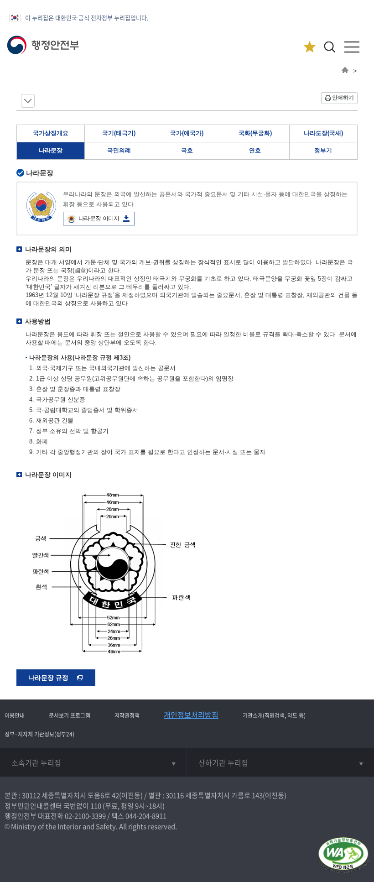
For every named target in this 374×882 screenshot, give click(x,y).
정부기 (323, 150)
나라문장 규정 (49, 677)
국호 (187, 150)
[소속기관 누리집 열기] (93, 762)
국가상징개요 (50, 133)
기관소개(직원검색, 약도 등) (274, 715)
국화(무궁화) (255, 133)
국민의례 (119, 150)
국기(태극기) (118, 133)
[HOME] (345, 70)
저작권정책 (127, 715)
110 (96, 806)
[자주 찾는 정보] (309, 47)
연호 (255, 150)
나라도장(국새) (323, 133)
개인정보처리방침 (191, 714)
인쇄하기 (343, 97)
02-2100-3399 (85, 816)
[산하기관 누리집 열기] (280, 762)
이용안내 (15, 715)
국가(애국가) (186, 133)
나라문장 (50, 150)
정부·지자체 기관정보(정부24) (39, 734)
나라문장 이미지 (98, 218)
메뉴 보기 (28, 101)
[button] (329, 46)
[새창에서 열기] (343, 855)
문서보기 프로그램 (69, 715)
